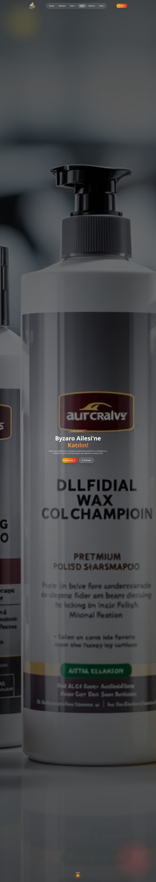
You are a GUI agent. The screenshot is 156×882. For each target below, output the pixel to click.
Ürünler (72, 6)
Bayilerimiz (92, 6)
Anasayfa (51, 6)
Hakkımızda (62, 6)
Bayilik (82, 6)
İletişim (101, 6)
